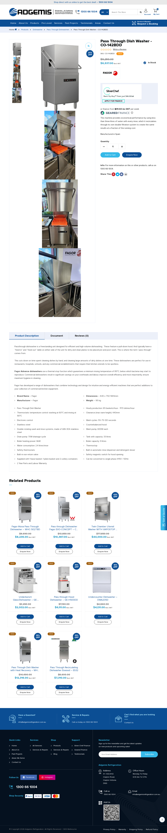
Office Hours (138, 771)
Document (57, 335)
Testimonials (86, 23)
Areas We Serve (18, 758)
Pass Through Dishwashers (58, 29)
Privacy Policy (109, 829)
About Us (23, 23)
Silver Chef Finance (82, 746)
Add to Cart (110, 155)
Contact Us (108, 23)
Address (107, 771)
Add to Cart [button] (25, 546)
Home (13, 23)
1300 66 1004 (106, 2)
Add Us (107, 802)
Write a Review (119, 49)
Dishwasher (37, 29)
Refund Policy (152, 829)
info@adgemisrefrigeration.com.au (32, 722)
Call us (107, 791)
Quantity (104, 141)
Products (24, 29)
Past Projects (71, 23)
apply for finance (113, 101)
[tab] (27, 335)
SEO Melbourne (70, 829)
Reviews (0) (81, 335)
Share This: (105, 174)
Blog (55, 754)
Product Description (27, 335)
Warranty (122, 829)
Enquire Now (132, 155)
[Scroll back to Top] (162, 820)
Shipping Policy (136, 829)
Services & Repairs (40, 750)
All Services (37, 746)
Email (134, 791)
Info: (102, 165)
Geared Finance (80, 750)
